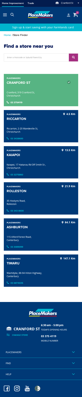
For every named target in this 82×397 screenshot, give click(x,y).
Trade (31, 3)
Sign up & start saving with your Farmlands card (43, 27)
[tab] (41, 352)
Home (7, 35)
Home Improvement (13, 3)
